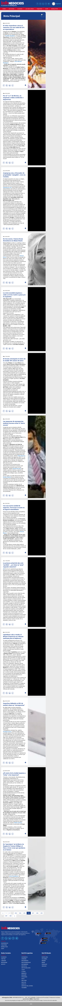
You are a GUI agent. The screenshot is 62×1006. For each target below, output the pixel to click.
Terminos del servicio (47, 1000)
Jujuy (23, 969)
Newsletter (54, 9)
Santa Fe (23, 984)
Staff (46, 9)
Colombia (44, 958)
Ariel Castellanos (13, 876)
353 (16, 913)
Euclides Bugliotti (10, 35)
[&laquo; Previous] (3, 913)
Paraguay (44, 964)
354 (20, 913)
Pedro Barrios (21, 455)
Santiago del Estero (27, 985)
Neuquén (23, 975)
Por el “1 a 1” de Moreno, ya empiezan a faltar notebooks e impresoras (13, 97)
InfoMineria (24, 964)
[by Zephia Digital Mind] (31, 1004)
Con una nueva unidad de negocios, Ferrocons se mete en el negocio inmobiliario (14, 507)
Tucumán (23, 987)
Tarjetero (39, 9)
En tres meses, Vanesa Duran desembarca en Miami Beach (13, 240)
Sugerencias (4, 943)
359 (42, 913)
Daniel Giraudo (17, 468)
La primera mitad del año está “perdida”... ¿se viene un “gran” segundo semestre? (13, 565)
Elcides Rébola (7, 477)
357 (33, 913)
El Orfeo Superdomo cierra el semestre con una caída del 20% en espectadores (13, 27)
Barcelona (45, 957)
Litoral (23, 971)
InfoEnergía (24, 960)
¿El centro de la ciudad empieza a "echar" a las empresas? (14, 774)
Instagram (4, 962)
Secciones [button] (11, 9)
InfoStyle (24, 966)
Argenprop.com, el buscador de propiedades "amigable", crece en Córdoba (14, 175)
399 (6, 916)
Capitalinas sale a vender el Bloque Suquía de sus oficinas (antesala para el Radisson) (13, 636)
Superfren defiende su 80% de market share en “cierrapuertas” (14, 704)
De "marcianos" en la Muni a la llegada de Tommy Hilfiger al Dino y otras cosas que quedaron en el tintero (14, 847)
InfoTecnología (25, 967)
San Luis (23, 982)
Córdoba (23, 958)
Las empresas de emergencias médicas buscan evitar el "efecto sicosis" (14, 423)
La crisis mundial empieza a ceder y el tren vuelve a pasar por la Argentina (14, 295)
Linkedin (3, 960)
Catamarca (24, 957)
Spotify (3, 964)
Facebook (4, 957)
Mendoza (23, 973)
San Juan (23, 980)
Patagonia (24, 976)
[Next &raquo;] (14, 916)
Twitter (3, 958)
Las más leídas (29, 9)
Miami (43, 962)
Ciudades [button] (19, 9)
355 (24, 913)
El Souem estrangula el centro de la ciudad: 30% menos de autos (14, 360)
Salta (22, 978)
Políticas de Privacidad (42, 997)
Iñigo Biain (36, 999)
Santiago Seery (7, 731)
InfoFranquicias (26, 962)
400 (11, 916)
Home (4, 9)
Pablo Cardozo (18, 822)
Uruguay (44, 966)
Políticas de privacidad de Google (35, 1000)
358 (37, 913)
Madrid (44, 960)
